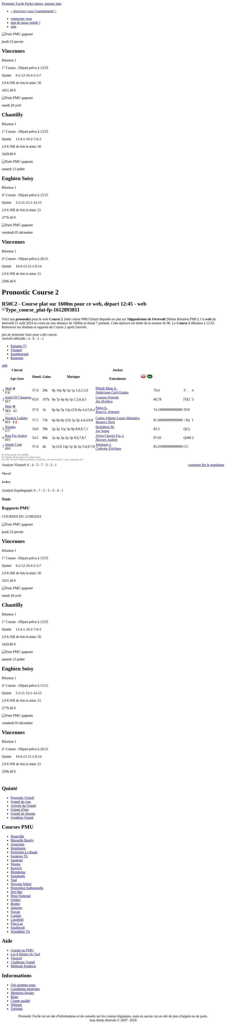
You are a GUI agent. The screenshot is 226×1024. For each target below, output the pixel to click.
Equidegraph (19, 354)
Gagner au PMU (22, 950)
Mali (8, 388)
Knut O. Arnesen (107, 412)
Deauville (17, 836)
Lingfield (17, 919)
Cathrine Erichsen (108, 448)
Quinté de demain (23, 813)
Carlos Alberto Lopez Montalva (118, 418)
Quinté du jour (21, 802)
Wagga (15, 864)
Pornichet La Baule (24, 852)
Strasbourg (18, 848)
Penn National (20, 896)
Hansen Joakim (106, 440)
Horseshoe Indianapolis (27, 888)
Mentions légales (22, 993)
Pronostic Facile (31, 4)
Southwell (18, 927)
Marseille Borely (22, 840)
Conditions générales (25, 989)
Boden (15, 904)
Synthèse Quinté (22, 817)
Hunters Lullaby (16, 418)
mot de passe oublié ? (25, 22)
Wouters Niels (105, 422)
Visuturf (16, 350)
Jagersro (16, 908)
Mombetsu (18, 872)
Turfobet (17, 1009)
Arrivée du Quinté (23, 806)
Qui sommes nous (23, 985)
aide (13, 26)
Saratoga (17, 860)
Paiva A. (101, 408)
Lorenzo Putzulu (107, 397)
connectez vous (21, 19)
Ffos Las (17, 923)
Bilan (14, 997)
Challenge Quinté (23, 962)
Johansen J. (103, 444)
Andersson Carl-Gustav (112, 392)
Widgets (16, 1005)
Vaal (14, 880)
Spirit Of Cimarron (18, 397)
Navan (15, 912)
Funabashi (18, 876)
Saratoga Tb (19, 856)
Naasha (10, 427)
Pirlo (8, 406)
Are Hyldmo (104, 401)
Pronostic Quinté (22, 798)
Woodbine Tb (20, 931)
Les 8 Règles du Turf (25, 954)
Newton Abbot (21, 884)
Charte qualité (20, 1001)
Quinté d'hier (20, 809)
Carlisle (16, 916)
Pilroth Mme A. (106, 388)
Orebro (16, 900)
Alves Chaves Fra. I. (110, 436)
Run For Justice (16, 436)
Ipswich (16, 868)
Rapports (17, 358)
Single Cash (13, 444)
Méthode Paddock (23, 966)
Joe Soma (102, 431)
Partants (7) (18, 346)
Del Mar (16, 892)
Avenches (17, 844)
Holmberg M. (105, 427)
